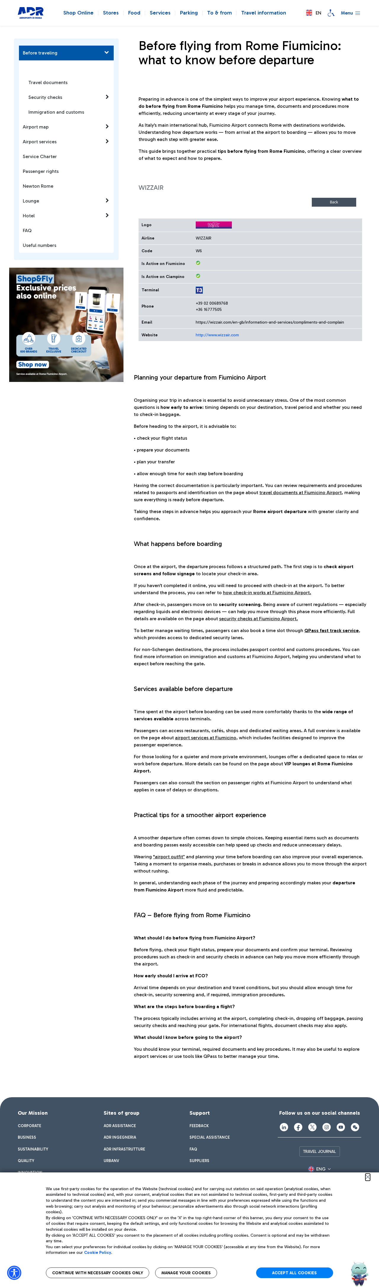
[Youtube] (341, 1127)
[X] (312, 1127)
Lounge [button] (31, 201)
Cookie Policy (97, 1252)
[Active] (198, 263)
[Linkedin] (284, 1127)
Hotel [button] (29, 215)
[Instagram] (326, 1127)
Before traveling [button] (40, 53)
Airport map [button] (36, 127)
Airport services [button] (40, 141)
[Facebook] (298, 1127)
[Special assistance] (331, 13)
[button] (313, 13)
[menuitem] (29, 1126)
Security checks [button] (45, 97)
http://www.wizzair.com (217, 335)
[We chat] (355, 1127)
